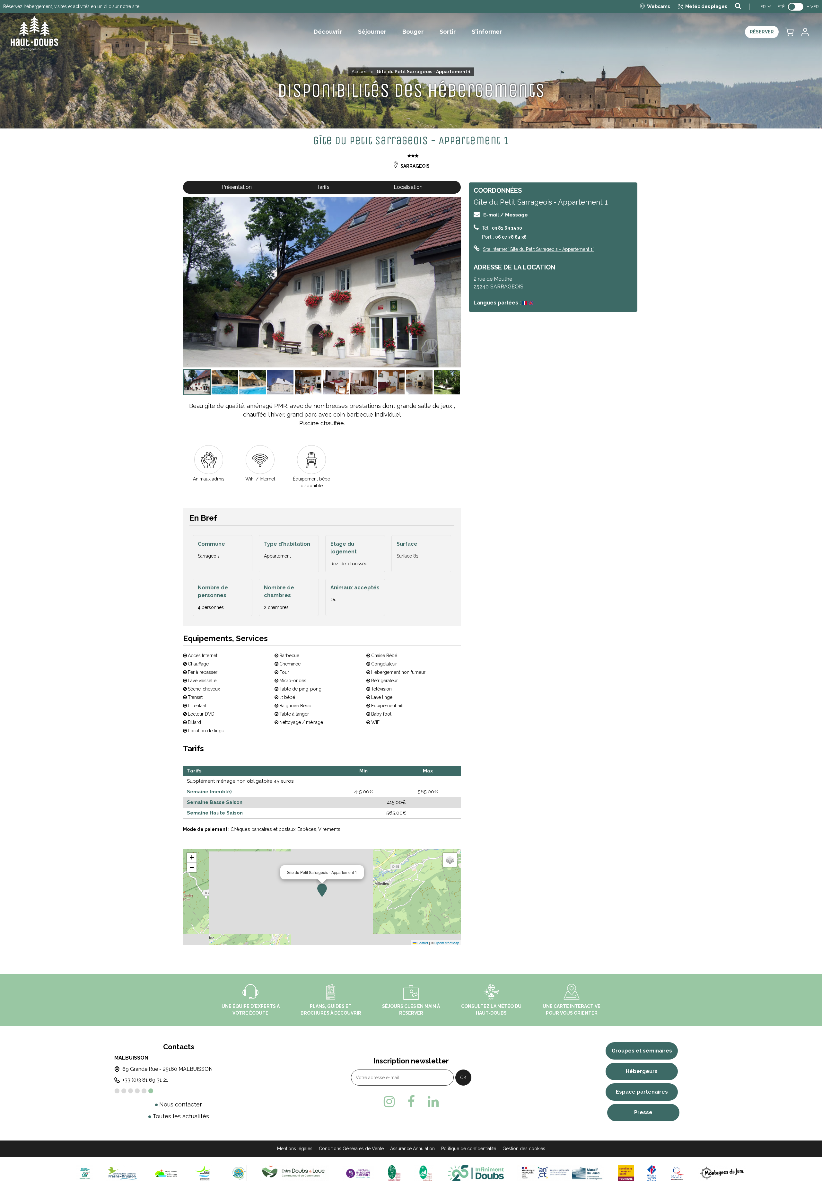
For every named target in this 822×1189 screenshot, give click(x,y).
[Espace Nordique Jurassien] (358, 1173)
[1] (117, 1091)
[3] (130, 1091)
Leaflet (422, 942)
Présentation (237, 187)
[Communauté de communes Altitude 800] (239, 1173)
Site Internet (538, 249)
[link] (795, 7)
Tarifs (323, 187)
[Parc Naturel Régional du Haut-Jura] (424, 1173)
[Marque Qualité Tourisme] (677, 1173)
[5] (144, 1091)
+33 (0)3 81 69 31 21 (145, 1080)
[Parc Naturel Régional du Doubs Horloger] (394, 1173)
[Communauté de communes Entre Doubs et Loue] (294, 1173)
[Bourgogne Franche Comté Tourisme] (626, 1173)
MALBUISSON (131, 1058)
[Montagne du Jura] (722, 1173)
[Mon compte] (804, 32)
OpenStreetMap (446, 942)
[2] (124, 1091)
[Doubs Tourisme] (476, 1173)
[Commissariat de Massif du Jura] (560, 1173)
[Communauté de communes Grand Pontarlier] (205, 1173)
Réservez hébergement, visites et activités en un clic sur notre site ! (72, 6)
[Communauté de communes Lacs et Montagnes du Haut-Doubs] (166, 1173)
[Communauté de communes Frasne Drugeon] (122, 1173)
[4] (137, 1091)
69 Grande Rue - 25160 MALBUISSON (167, 1069)
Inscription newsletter (411, 1061)
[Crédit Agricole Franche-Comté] (84, 1173)
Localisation (408, 187)
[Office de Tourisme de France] (651, 1173)
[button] (789, 32)
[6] (150, 1091)
